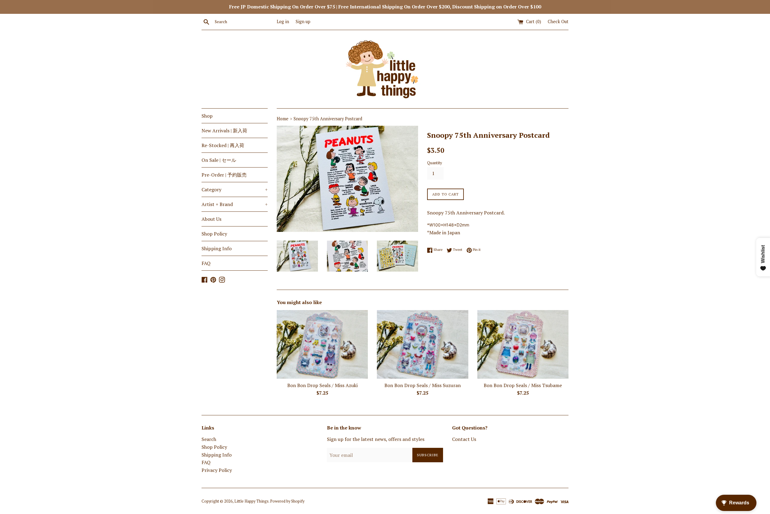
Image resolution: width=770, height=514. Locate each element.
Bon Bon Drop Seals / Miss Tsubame (523, 385)
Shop (207, 115)
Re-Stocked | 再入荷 (223, 145)
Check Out (558, 21)
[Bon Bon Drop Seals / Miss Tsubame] (522, 344)
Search (209, 439)
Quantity (434, 162)
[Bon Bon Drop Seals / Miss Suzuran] (422, 344)
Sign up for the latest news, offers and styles (375, 439)
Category (235, 189)
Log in (283, 21)
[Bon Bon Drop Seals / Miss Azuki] (322, 344)
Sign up (303, 21)
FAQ (206, 263)
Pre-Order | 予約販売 (224, 174)
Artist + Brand (235, 204)
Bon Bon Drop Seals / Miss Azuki (322, 385)
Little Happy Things (251, 501)
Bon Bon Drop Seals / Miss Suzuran (422, 385)
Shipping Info (217, 248)
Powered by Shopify (287, 501)
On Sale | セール (219, 160)
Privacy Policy (217, 470)
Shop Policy (214, 233)
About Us (211, 219)
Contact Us (464, 439)
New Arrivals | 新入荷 (224, 130)
